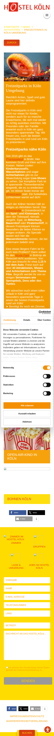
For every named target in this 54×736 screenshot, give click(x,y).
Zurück (11, 42)
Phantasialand (14, 159)
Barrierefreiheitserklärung (27, 721)
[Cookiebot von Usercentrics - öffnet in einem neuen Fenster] (39, 312)
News (26, 27)
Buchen (27, 733)
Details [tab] (26, 320)
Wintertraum (13, 194)
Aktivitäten (12, 29)
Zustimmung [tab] (9, 320)
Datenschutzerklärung (28, 670)
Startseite (11, 27)
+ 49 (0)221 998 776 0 (16, 15)
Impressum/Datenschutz (27, 716)
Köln (24, 73)
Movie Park (22, 255)
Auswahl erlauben (27, 413)
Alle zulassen (27, 405)
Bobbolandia (13, 210)
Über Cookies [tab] (44, 320)
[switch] (47, 376)
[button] (17, 512)
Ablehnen (27, 422)
